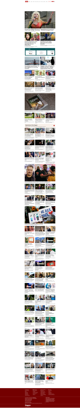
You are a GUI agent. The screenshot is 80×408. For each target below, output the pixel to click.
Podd (39, 1)
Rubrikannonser (49, 392)
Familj (36, 1)
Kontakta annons (50, 390)
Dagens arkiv (42, 395)
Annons (46, 1)
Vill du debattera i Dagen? (35, 392)
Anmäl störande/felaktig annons (51, 394)
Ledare (31, 1)
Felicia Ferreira (34, 397)
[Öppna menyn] (54, 1)
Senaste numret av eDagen (43, 394)
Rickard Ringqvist (35, 398)
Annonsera (49, 391)
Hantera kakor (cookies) (27, 395)
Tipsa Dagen (34, 391)
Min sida (25, 391)
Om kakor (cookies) (27, 394)
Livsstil (42, 1)
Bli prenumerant (42, 390)
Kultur (38, 1)
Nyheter (29, 1)
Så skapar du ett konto (43, 391)
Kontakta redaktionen (35, 390)
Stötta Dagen (26, 402)
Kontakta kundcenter (27, 390)
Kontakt (44, 1)
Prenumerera (49, 1)
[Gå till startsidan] (26, 1)
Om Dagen (34, 394)
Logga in (52, 1)
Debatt (34, 1)
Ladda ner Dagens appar (43, 392)
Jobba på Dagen (29, 402)
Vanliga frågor (26, 392)
